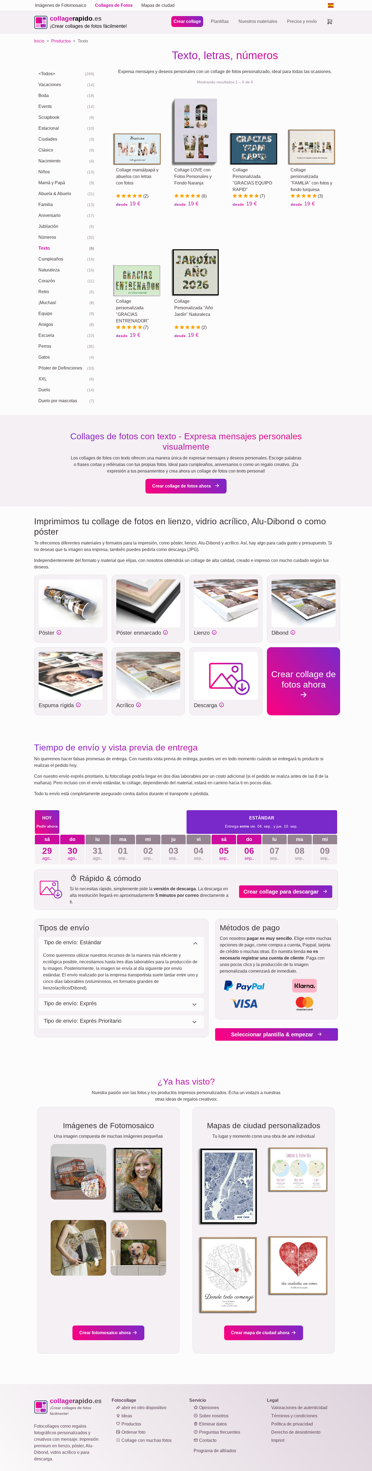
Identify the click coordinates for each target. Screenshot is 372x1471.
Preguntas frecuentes (219, 1432)
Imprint (277, 1440)
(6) (203, 196)
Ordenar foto (132, 1432)
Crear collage (187, 21)
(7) (262, 196)
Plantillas (220, 21)
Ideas (126, 1416)
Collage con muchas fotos (146, 1440)
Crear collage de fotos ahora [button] (182, 486)
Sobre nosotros (213, 1416)
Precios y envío (302, 21)
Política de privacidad (292, 1424)
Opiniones (208, 1407)
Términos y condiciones (294, 1416)
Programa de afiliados (215, 1450)
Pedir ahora (47, 826)
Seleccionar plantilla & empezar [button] (273, 1034)
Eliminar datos (212, 1424)
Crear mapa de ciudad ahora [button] (261, 1332)
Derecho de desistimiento (296, 1432)
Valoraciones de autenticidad (299, 1407)
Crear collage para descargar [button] (281, 892)
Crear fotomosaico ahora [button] (105, 1332)
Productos (130, 1424)
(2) (145, 196)
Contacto (207, 1440)
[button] (71, 603)
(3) (320, 196)
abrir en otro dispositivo (143, 1407)
